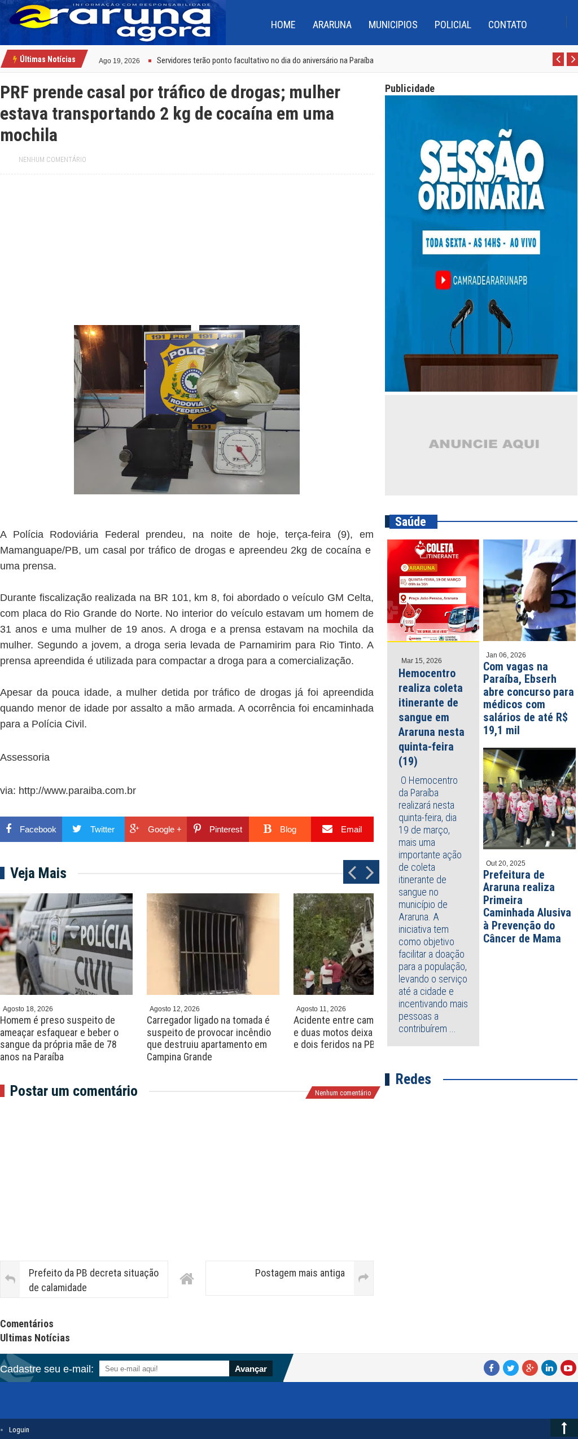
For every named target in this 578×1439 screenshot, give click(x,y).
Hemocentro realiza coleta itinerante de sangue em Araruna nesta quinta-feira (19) (432, 717)
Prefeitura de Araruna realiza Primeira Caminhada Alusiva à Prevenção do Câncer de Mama (527, 906)
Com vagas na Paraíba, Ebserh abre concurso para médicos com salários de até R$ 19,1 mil (528, 698)
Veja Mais (38, 873)
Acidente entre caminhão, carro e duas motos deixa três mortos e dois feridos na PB (358, 1032)
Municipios (393, 24)
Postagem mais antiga (300, 1273)
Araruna (332, 24)
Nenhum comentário (52, 160)
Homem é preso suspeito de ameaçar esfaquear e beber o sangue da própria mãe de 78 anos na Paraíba (59, 1038)
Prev (558, 65)
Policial (453, 24)
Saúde (410, 522)
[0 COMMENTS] (141, 59)
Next (572, 65)
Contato (507, 24)
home (283, 24)
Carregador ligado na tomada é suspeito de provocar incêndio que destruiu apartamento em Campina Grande (209, 1038)
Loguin (19, 1429)
